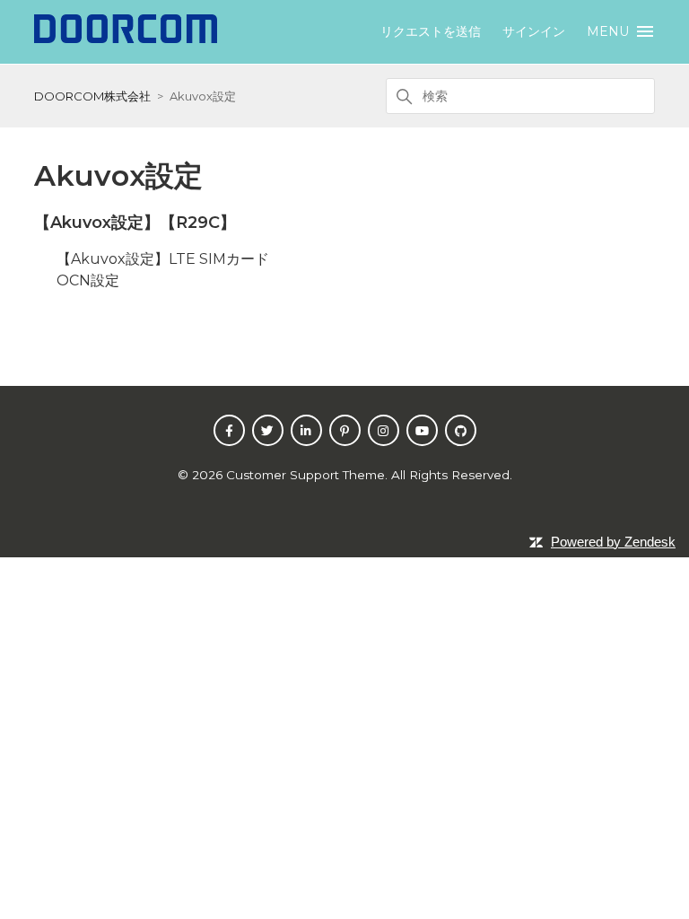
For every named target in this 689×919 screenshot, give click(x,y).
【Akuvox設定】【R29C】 (135, 222)
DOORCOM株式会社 (92, 96)
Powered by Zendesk (613, 541)
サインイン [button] (533, 31)
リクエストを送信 (430, 31)
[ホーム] (125, 38)
